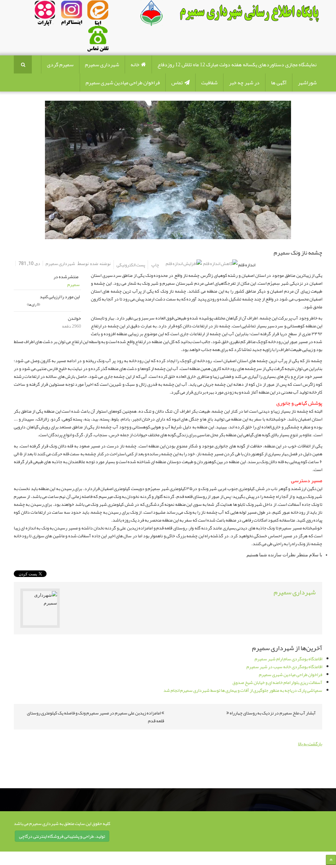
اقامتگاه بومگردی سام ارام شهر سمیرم (288, 658)
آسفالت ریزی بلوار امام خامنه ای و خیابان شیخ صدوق (277, 682)
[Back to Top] (331, 860)
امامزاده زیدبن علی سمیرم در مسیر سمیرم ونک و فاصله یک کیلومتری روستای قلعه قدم (95, 717)
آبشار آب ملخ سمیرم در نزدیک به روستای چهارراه (272, 713)
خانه (135, 64)
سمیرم (73, 284)
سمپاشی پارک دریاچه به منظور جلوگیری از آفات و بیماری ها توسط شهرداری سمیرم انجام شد (242, 690)
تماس (177, 82)
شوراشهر (307, 82)
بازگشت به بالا (310, 743)
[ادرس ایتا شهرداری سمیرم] (83, 14)
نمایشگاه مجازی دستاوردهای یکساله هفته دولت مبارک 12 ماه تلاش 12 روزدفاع (237, 64)
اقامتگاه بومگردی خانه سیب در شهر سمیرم (284, 666)
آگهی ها (278, 82)
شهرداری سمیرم (102, 64)
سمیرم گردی (60, 64)
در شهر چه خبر (244, 82)
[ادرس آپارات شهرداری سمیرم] (44, 14)
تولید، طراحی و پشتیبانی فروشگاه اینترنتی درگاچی (62, 836)
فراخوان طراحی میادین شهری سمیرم (123, 82)
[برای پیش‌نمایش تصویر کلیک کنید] (168, 170)
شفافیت (209, 82)
